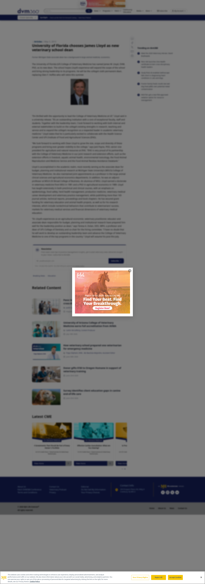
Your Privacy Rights (140, 577)
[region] (102, 577)
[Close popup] (129, 270)
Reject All (158, 577)
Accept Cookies (175, 577)
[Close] (201, 577)
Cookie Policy (35, 581)
